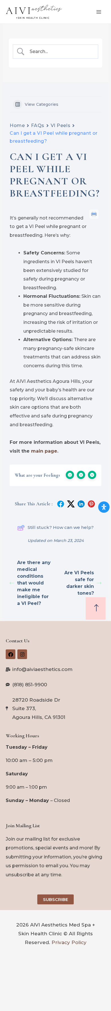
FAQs (37, 125)
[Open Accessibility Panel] (104, 507)
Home (17, 125)
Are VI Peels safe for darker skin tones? (79, 583)
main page (44, 451)
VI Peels (60, 125)
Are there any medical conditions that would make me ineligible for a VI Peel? (34, 583)
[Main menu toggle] (99, 11)
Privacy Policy (69, 942)
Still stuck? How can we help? (61, 527)
